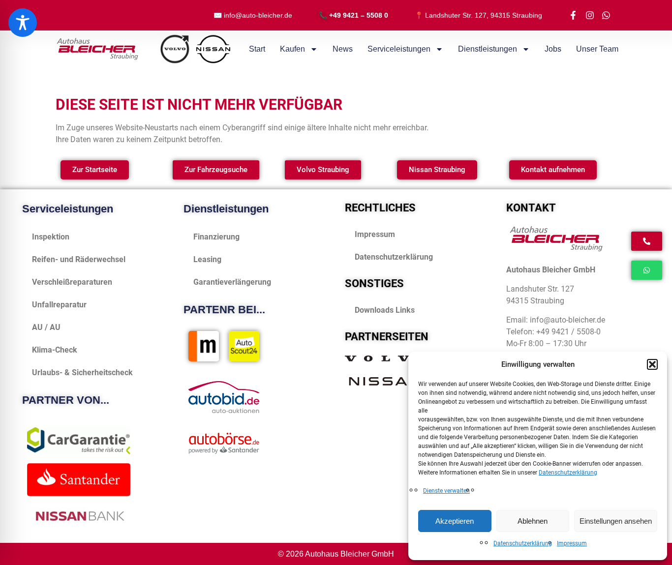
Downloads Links (385, 310)
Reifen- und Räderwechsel (78, 259)
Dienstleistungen (487, 49)
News (343, 49)
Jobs (553, 49)
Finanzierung (216, 236)
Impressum (572, 543)
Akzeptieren (454, 521)
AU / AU (46, 327)
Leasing (207, 259)
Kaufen (292, 49)
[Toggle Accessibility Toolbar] (22, 22)
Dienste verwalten (446, 490)
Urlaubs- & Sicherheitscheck (82, 372)
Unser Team (597, 49)
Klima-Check (54, 350)
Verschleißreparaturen (72, 282)
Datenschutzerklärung (568, 472)
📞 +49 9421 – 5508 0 (353, 15)
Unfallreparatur (59, 304)
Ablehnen (533, 521)
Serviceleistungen (398, 49)
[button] (652, 364)
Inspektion (50, 236)
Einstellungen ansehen (616, 521)
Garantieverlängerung (232, 282)
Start (257, 49)
